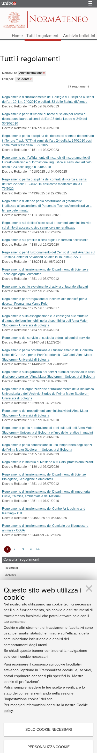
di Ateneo (10, 574)
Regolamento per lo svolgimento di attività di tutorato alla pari (45, 286)
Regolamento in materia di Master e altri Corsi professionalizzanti (48, 462)
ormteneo (58, 19)
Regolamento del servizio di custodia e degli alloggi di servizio (46, 338)
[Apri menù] (90, 4)
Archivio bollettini (79, 36)
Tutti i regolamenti (42, 36)
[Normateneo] (15, 19)
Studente (23, 79)
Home (17, 36)
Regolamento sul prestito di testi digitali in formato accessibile (45, 240)
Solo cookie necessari (48, 729)
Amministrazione (31, 73)
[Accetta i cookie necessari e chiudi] (89, 588)
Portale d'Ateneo (8, 4)
